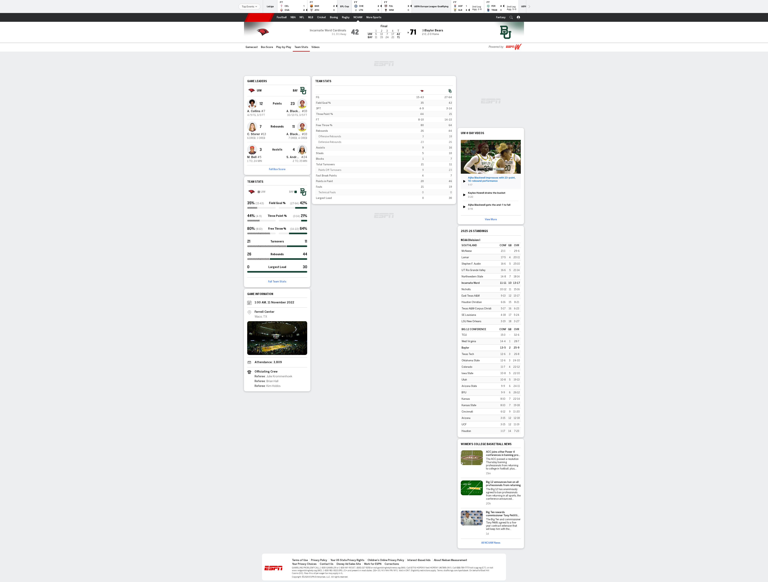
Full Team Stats (277, 281)
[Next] (529, 6)
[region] (384, 144)
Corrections (392, 564)
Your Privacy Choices (304, 564)
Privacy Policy (319, 560)
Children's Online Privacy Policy (386, 560)
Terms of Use (300, 560)
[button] (511, 17)
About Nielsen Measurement (450, 560)
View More (491, 219)
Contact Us (326, 564)
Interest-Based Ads (419, 560)
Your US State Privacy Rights (347, 560)
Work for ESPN (372, 564)
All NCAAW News (490, 542)
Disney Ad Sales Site (349, 564)
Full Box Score (277, 169)
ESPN (259, 17)
